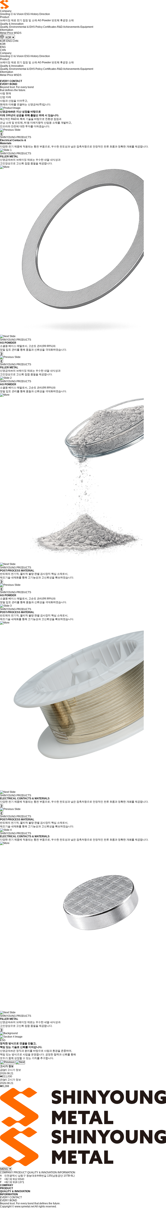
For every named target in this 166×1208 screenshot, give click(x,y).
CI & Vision (17, 14)
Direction (44, 14)
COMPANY (6, 1185)
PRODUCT (6, 1188)
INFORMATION (9, 1194)
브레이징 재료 (8, 20)
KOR (9, 37)
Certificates (49, 26)
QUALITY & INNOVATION (15, 1191)
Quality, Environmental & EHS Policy (21, 26)
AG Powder (44, 20)
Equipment (86, 26)
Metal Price (6, 32)
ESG (27, 14)
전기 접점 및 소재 (27, 20)
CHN (15, 40)
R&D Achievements (68, 26)
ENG (9, 40)
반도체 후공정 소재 (63, 20)
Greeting (5, 14)
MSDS (17, 32)
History (34, 14)
